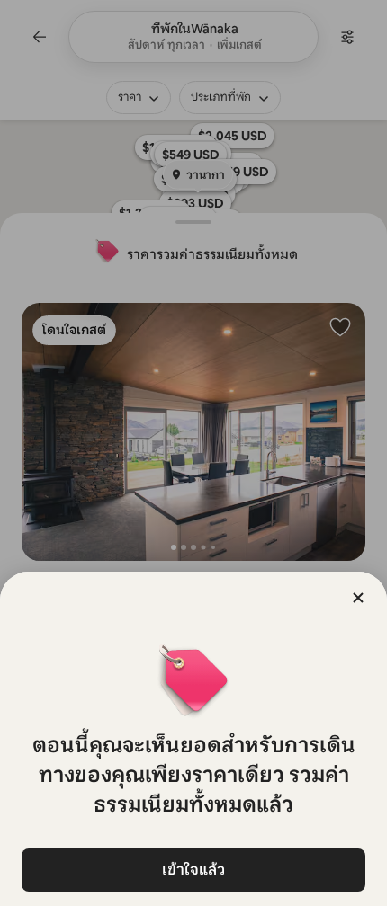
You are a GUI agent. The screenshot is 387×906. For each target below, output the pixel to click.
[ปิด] (358, 598)
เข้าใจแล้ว (193, 869)
